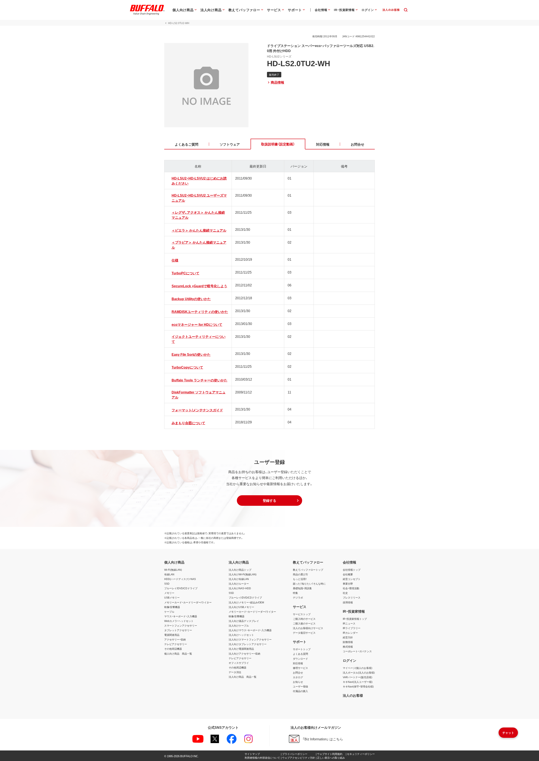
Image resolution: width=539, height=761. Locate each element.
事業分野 (348, 583)
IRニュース (349, 623)
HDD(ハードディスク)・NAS (180, 579)
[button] (269, 500)
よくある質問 (300, 654)
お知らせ (298, 682)
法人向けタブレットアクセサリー (248, 644)
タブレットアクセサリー (178, 630)
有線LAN (169, 574)
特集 (295, 593)
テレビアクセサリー (175, 644)
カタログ (298, 677)
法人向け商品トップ (240, 570)
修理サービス (300, 668)
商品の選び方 (300, 574)
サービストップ (302, 614)
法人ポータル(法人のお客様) (359, 672)
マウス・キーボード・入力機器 (180, 616)
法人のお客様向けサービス (308, 628)
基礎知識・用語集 (302, 588)
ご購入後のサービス (304, 623)
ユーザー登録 (300, 686)
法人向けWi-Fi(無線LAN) (242, 574)
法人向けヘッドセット (241, 635)
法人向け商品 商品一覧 (242, 677)
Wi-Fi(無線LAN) (173, 570)
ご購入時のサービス (304, 619)
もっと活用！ (300, 579)
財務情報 (348, 642)
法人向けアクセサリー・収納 (244, 653)
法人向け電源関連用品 (241, 649)
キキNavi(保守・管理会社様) (358, 686)
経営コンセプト (351, 579)
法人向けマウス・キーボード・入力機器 (250, 630)
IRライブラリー (351, 628)
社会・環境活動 (351, 588)
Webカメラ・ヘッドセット (178, 621)
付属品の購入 (300, 691)
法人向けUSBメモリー (241, 607)
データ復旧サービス (304, 633)
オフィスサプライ (239, 663)
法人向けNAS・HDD (240, 588)
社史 (345, 593)
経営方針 (348, 637)
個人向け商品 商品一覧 (178, 653)
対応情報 (298, 663)
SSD (166, 583)
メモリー (169, 593)
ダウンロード (300, 658)
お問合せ (298, 672)
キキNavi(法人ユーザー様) (357, 682)
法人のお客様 (353, 695)
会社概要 (348, 574)
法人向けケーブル (239, 625)
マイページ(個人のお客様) (357, 668)
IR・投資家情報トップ (355, 619)
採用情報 (348, 602)
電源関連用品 (171, 635)
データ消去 (235, 672)
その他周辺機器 (173, 649)
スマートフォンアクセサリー (180, 625)
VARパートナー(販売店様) (357, 677)
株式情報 (348, 646)
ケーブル (169, 611)
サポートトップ (302, 649)
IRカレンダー (350, 633)
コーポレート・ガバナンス (357, 651)
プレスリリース (351, 597)
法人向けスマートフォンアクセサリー (250, 639)
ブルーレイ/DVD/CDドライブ (180, 588)
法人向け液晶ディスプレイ (244, 621)
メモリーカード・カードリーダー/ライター (188, 602)
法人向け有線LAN (239, 579)
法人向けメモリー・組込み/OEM (246, 602)
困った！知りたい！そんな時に (309, 583)
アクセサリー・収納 (175, 639)
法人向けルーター (239, 583)
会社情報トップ (351, 570)
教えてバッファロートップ (308, 570)
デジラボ (298, 597)
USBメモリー (172, 597)
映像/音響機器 (172, 607)
